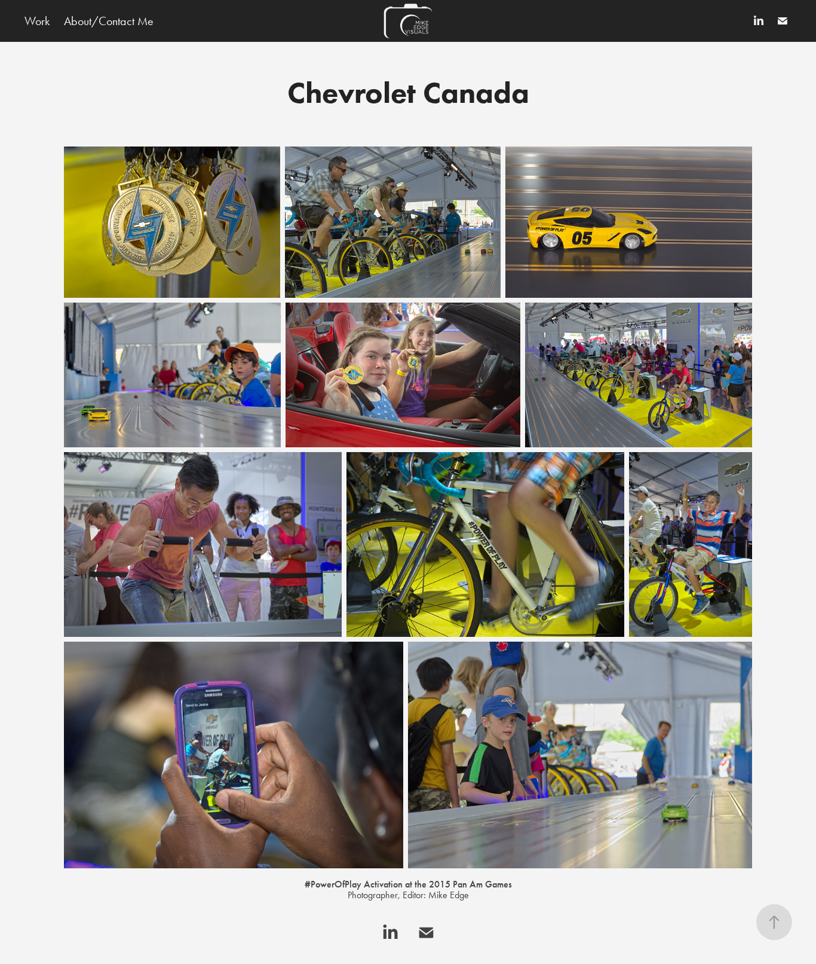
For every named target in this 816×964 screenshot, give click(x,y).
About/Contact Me (109, 21)
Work (37, 21)
